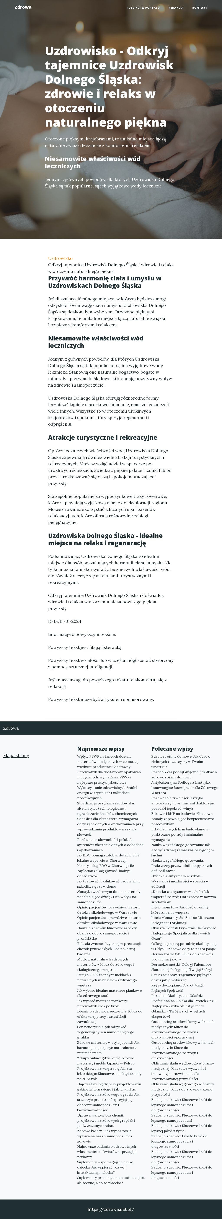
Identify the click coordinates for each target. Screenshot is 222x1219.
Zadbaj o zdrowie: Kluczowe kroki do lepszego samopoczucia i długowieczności (181, 1104)
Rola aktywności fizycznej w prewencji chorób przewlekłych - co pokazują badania (109, 948)
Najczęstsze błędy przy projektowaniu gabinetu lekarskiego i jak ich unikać (109, 1086)
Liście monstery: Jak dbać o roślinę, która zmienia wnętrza (180, 910)
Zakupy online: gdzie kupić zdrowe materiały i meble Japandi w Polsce (106, 1060)
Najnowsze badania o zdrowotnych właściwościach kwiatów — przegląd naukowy (107, 1151)
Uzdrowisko (60, 258)
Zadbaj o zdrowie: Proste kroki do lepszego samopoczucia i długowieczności (179, 1141)
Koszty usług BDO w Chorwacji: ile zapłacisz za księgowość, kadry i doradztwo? (105, 870)
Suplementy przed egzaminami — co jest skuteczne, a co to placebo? (111, 1180)
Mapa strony (16, 755)
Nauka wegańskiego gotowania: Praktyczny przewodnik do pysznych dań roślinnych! (181, 865)
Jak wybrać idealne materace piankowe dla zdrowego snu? (109, 993)
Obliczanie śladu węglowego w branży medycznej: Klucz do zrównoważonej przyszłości (182, 1089)
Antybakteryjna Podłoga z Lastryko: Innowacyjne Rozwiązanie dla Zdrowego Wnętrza (184, 787)
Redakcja (176, 8)
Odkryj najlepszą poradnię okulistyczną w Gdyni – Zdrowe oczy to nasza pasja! (183, 946)
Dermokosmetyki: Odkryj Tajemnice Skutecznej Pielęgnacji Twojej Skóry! (181, 967)
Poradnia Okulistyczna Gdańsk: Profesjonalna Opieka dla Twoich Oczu (183, 998)
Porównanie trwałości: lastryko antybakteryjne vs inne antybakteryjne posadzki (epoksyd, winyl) (183, 803)
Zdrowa (23, 7)
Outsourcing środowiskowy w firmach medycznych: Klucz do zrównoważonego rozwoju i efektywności (182, 1050)
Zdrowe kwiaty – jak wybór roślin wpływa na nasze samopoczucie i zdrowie (104, 1136)
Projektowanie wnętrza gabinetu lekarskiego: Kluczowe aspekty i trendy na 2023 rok (109, 1073)
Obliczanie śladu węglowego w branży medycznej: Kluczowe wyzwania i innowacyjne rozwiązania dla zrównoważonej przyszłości (182, 1071)
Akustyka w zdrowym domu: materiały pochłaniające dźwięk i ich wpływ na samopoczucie (108, 896)
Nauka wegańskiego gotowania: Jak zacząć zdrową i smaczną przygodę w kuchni (182, 850)
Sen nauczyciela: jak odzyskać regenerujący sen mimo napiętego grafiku (105, 1032)
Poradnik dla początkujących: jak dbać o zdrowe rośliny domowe (184, 774)
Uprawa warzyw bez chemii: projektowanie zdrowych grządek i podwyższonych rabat (106, 1120)
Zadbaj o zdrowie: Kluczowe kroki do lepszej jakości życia (181, 1128)
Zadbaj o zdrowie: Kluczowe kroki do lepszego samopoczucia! (181, 1118)
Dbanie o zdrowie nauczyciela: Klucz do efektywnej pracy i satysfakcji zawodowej (109, 1016)
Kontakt (199, 8)
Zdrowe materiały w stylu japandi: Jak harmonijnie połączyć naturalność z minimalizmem (108, 1047)
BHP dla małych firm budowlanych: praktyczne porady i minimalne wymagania (180, 834)
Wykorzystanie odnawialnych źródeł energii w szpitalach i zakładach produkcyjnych (107, 792)
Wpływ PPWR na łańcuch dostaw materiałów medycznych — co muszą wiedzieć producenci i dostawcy (107, 761)
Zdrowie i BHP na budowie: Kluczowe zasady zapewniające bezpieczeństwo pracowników (182, 818)
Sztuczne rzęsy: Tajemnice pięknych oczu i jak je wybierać (181, 977)
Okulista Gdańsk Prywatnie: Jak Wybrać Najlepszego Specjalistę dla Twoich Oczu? (183, 933)
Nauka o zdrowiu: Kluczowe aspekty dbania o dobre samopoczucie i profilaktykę (107, 933)
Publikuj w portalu (143, 8)
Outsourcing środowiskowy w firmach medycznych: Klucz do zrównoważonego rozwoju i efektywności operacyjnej (182, 1029)
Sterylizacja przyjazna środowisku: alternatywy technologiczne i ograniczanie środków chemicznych (107, 808)
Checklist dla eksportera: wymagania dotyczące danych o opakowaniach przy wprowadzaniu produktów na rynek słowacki (110, 827)
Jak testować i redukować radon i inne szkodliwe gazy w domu (108, 884)
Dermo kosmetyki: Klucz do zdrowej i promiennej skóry (182, 956)
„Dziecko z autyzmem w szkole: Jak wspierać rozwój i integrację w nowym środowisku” (183, 896)
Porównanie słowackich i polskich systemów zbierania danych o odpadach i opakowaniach (110, 844)
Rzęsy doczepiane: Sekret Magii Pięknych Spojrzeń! (177, 988)
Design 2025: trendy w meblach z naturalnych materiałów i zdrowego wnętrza (107, 980)
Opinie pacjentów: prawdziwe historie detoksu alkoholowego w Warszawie (108, 910)
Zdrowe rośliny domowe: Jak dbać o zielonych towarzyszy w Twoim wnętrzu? (180, 761)
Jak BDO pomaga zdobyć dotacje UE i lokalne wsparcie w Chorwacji (108, 858)
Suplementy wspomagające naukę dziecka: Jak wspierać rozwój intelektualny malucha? (105, 1167)
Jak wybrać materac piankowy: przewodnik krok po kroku (102, 1003)
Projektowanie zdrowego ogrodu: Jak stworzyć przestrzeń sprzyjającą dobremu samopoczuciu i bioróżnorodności (108, 1102)
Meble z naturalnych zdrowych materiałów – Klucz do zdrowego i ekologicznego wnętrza (105, 964)
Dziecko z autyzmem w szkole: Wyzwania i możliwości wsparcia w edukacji (180, 881)
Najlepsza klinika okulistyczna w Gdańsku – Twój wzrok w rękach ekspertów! (178, 1011)
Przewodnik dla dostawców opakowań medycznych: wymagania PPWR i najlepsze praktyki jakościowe (109, 777)
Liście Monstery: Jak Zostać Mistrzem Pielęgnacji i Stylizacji (182, 920)
